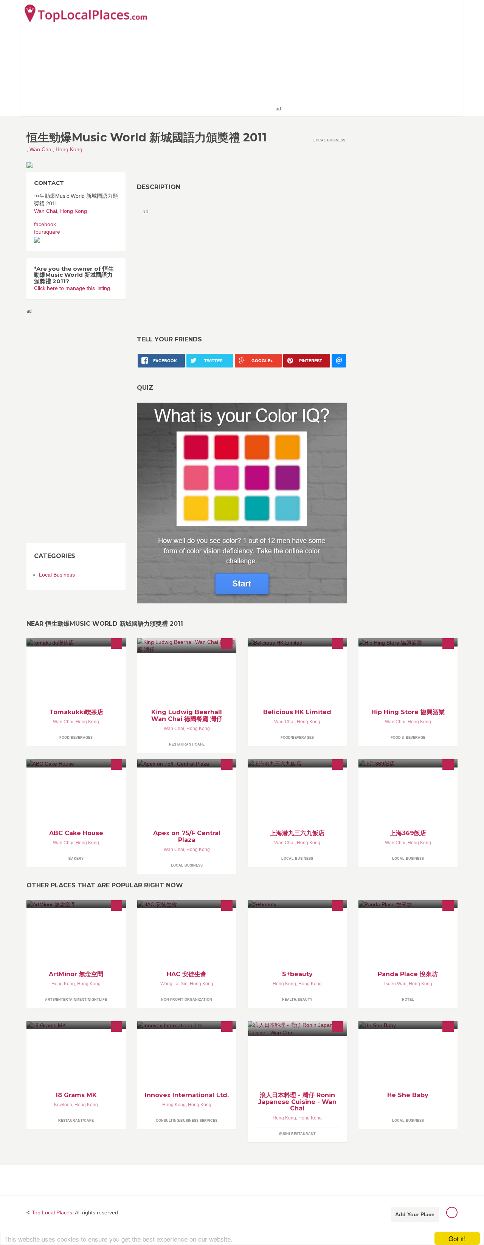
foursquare (47, 232)
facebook (45, 224)
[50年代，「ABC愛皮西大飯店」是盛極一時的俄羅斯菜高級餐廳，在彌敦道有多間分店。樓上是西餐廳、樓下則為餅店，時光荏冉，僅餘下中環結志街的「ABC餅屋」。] (76, 763)
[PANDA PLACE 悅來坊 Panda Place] (408, 904)
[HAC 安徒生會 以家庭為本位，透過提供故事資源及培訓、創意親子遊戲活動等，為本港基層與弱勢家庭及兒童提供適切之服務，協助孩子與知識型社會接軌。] (187, 904)
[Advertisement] (370, 57)
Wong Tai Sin (174, 983)
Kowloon (63, 1104)
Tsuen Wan (394, 983)
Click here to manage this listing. (73, 288)
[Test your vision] (242, 502)
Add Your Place (414, 1214)
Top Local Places (52, 1212)
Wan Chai (41, 149)
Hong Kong (69, 149)
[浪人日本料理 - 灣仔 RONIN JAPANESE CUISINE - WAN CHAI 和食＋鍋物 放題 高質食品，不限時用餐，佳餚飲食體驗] (297, 1028)
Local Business (57, 575)
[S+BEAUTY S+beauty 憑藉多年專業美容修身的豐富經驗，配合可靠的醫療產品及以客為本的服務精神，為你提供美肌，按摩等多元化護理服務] (297, 904)
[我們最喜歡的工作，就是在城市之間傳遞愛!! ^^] (76, 642)
